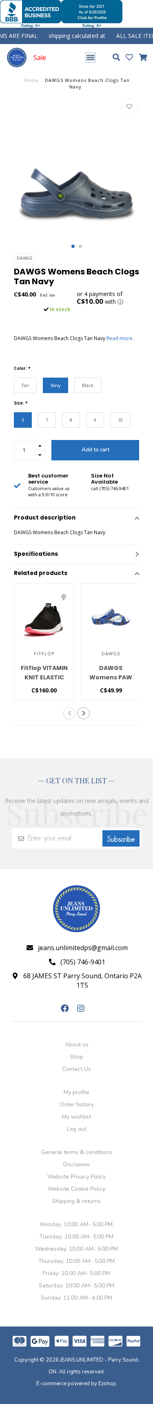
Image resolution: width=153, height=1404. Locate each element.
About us (77, 1044)
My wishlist (76, 1117)
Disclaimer (76, 1164)
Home (31, 80)
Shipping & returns (76, 1201)
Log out (76, 1129)
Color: (22, 368)
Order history (77, 1104)
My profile (76, 1092)
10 (120, 420)
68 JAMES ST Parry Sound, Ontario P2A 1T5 (82, 980)
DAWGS (24, 258)
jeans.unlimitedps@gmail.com (83, 947)
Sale (39, 57)
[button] (73, 246)
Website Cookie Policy (76, 1189)
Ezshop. (107, 1383)
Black (87, 385)
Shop (76, 1057)
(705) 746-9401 (82, 961)
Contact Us (76, 1069)
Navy (55, 385)
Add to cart (95, 449)
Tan (25, 385)
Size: (20, 403)
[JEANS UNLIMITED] (16, 57)
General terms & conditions (76, 1152)
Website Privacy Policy (76, 1177)
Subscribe (121, 839)
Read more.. (120, 338)
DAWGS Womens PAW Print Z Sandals (111, 677)
